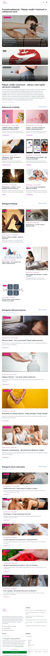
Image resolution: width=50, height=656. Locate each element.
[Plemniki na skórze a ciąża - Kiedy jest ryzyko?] (25, 73)
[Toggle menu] (46, 2)
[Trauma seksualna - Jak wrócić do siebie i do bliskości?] (25, 31)
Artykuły (27, 607)
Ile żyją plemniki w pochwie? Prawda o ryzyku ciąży (35, 625)
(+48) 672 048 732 (7, 628)
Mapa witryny (45, 651)
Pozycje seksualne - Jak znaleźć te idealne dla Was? (35, 610)
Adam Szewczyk (5, 155)
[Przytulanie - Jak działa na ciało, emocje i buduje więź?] (25, 57)
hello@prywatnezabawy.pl (9, 630)
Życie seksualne (29, 135)
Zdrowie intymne (7, 17)
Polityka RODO (30, 651)
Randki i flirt (29, 164)
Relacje (4, 194)
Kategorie (28, 633)
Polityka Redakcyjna (38, 651)
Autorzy (4, 633)
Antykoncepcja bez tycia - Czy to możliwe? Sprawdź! (35, 619)
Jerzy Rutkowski (29, 155)
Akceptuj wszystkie (14, 652)
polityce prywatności (19, 646)
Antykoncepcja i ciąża (7, 67)
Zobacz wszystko (42, 106)
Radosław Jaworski (6, 125)
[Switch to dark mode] (43, 2)
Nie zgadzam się (14, 649)
